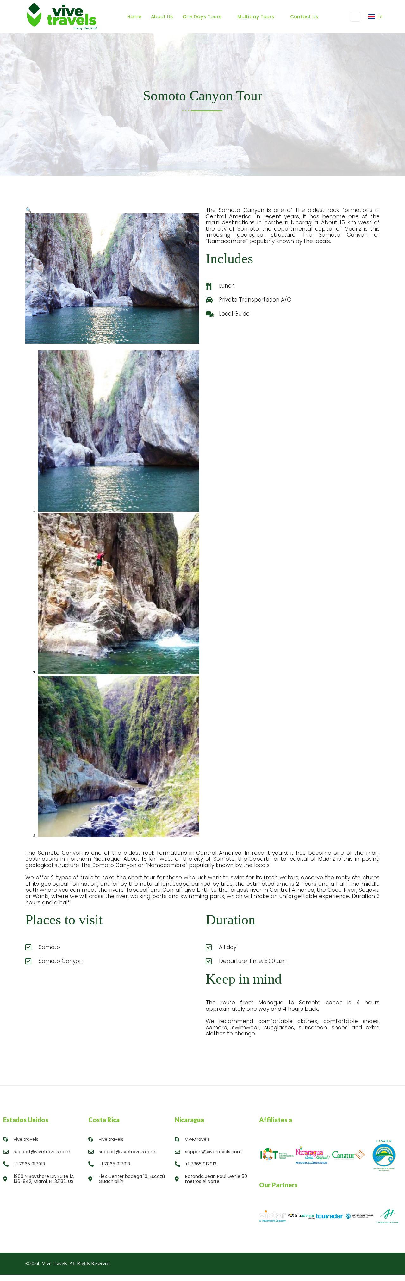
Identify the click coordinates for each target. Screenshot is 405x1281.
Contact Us (304, 16)
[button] (28, 210)
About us (162, 16)
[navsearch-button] (355, 17)
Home (134, 16)
